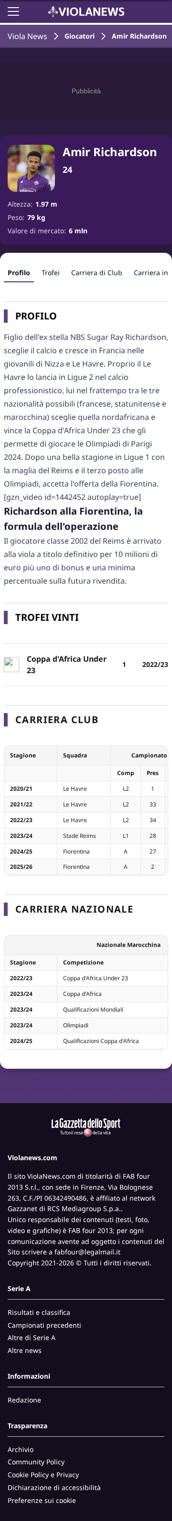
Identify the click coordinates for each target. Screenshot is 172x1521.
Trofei (51, 272)
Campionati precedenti (44, 1325)
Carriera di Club (96, 272)
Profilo (19, 272)
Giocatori (79, 35)
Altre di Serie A (31, 1337)
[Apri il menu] (13, 11)
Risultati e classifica (39, 1312)
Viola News (27, 36)
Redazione (24, 1399)
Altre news (25, 1350)
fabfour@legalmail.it (87, 1251)
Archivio (20, 1449)
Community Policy (36, 1461)
